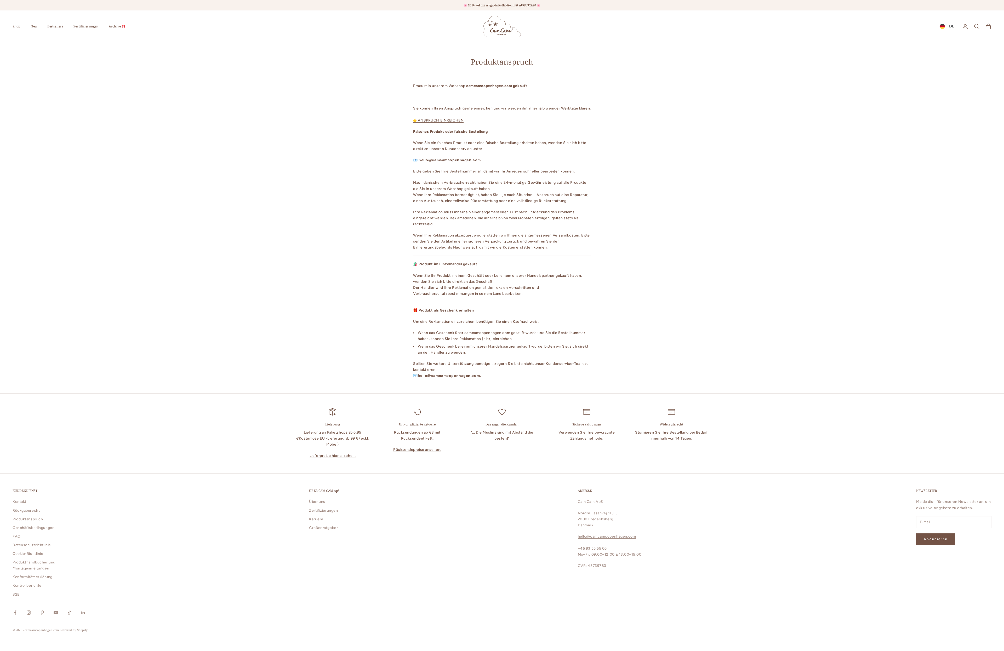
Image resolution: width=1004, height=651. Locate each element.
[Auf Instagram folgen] (28, 612)
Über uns (317, 501)
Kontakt (19, 501)
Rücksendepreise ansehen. (417, 449)
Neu (34, 26)
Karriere (316, 519)
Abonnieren (936, 539)
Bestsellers (55, 26)
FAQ (17, 536)
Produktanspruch (28, 519)
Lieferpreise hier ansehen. (333, 455)
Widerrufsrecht (671, 424)
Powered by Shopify (74, 630)
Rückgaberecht (26, 510)
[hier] (487, 339)
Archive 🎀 (117, 26)
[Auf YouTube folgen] (56, 612)
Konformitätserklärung (33, 577)
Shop (16, 26)
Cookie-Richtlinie (28, 553)
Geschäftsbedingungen (33, 528)
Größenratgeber (323, 528)
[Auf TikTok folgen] (69, 612)
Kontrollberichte (27, 585)
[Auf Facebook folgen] (15, 612)
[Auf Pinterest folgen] (42, 612)
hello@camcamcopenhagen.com (607, 536)
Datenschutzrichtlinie (32, 545)
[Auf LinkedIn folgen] (83, 612)
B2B (16, 594)
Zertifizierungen (85, 26)
